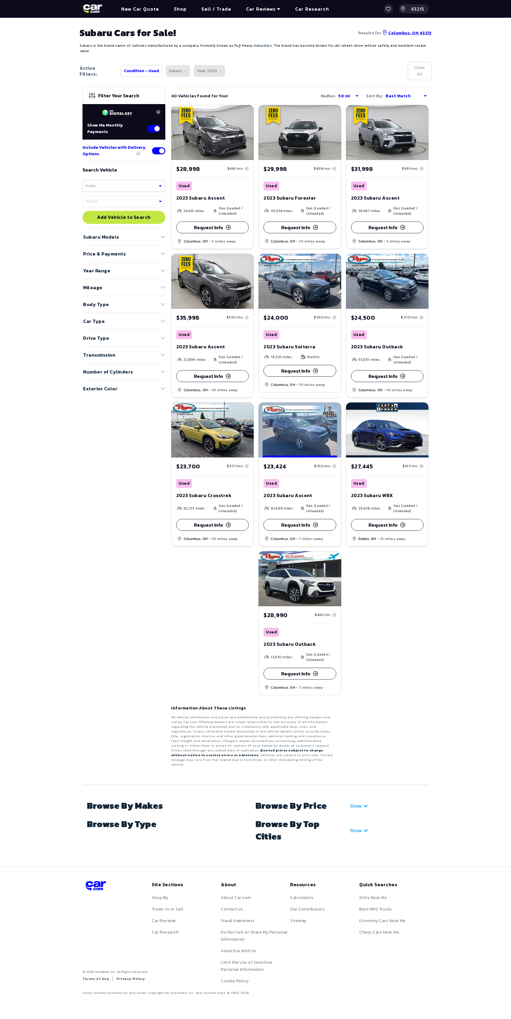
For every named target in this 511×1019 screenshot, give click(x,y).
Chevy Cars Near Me (379, 932)
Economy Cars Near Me (382, 921)
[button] (388, 9)
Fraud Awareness (238, 921)
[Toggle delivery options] (158, 150)
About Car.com (236, 898)
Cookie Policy (235, 981)
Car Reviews (164, 921)
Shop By (160, 898)
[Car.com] (93, 8)
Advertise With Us (238, 951)
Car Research (165, 932)
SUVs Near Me (373, 898)
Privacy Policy (131, 978)
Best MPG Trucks (375, 909)
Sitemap (298, 921)
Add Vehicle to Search (124, 217)
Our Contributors (307, 909)
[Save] (245, 114)
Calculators (302, 898)
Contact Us (232, 909)
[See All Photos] (212, 132)
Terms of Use (96, 978)
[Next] (249, 132)
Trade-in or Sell (167, 909)
